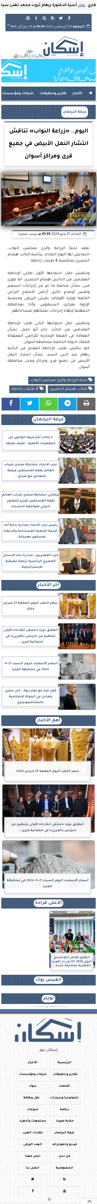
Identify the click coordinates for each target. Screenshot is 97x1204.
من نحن (64, 1156)
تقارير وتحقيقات (53, 93)
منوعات (32, 1109)
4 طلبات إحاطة (25, 389)
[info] (36, 18)
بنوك (32, 1086)
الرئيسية (64, 1062)
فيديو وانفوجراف (64, 1144)
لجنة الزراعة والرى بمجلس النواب (59, 380)
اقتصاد (64, 1086)
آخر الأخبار (48, 585)
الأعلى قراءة (48, 903)
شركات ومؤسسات (18, 93)
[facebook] (69, 18)
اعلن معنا (32, 1156)
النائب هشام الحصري (69, 389)
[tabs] (28, 18)
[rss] (53, 18)
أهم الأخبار (48, 720)
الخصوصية (64, 1168)
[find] (44, 18)
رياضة (64, 1109)
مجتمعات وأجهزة (32, 1121)
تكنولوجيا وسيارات (64, 1098)
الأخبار (77, 93)
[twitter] (61, 18)
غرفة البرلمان (74, 112)
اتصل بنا (32, 1168)
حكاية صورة (65, 1121)
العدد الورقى (32, 1144)
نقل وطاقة (31, 1098)
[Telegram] (67, 404)
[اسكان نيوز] (48, 70)
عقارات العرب (33, 1133)
